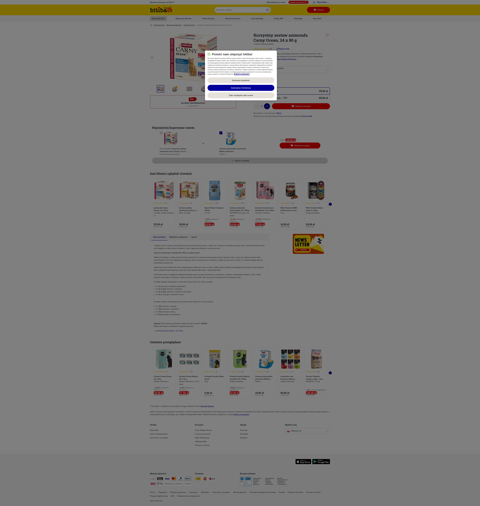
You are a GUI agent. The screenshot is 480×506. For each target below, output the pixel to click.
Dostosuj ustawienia (241, 80)
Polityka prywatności (241, 74)
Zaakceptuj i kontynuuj (241, 88)
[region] (241, 75)
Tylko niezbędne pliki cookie (241, 95)
